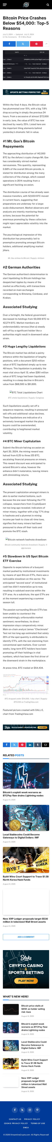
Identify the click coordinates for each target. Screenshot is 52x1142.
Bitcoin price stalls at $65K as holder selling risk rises (33, 1008)
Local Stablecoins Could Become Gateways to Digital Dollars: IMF (21, 836)
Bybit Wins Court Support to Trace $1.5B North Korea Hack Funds (26, 878)
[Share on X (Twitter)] (22, 44)
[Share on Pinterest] (36, 44)
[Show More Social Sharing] (46, 44)
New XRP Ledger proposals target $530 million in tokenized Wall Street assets (25, 920)
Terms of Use (38, 1123)
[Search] (47, 4)
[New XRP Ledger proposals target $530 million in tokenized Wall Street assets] (26, 902)
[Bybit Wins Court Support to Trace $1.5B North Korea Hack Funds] (26, 860)
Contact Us (15, 1119)
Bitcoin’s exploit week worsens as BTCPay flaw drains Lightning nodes (23, 794)
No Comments (11, 37)
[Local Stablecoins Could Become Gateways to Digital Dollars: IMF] (26, 818)
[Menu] (5, 4)
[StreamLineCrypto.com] (26, 4)
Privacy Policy (32, 1119)
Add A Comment (26, 937)
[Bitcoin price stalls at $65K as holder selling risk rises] (11, 1009)
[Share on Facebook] (9, 44)
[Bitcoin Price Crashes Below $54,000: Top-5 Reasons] (26, 65)
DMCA (26, 1128)
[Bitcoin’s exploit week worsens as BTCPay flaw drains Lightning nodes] (26, 776)
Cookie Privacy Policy (16, 1123)
